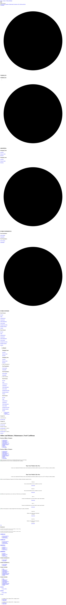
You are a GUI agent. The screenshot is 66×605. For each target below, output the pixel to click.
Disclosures (2, 527)
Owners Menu (4, 447)
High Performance (5, 537)
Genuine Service (2, 318)
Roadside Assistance (3, 326)
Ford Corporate (2, 235)
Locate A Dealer (4, 549)
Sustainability (2, 242)
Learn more (33, 485)
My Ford (3, 380)
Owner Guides (2, 323)
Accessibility (2, 5)
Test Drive (2, 152)
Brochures (2, 155)
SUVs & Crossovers (5, 541)
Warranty (1, 328)
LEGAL (2, 586)
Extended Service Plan (3, 324)
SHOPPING (2, 545)
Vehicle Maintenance (3, 321)
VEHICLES (2, 534)
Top (1, 525)
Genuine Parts (2, 319)
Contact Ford (4, 600)
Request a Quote (4, 554)
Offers (1, 316)
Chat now (1, 433)
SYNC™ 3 (4, 446)
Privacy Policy (4, 588)
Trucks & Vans (4, 536)
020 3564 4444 (2, 419)
